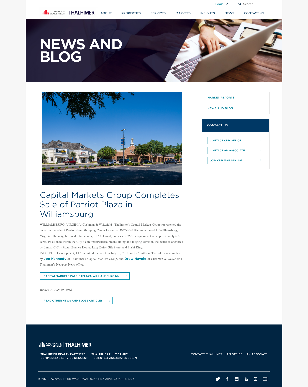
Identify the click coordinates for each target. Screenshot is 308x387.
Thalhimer (214, 354)
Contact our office (225, 140)
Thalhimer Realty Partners (63, 354)
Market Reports (221, 97)
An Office (234, 354)
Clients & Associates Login (115, 358)
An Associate (257, 354)
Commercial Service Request (64, 358)
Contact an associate (227, 150)
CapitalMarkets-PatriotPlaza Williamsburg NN (81, 276)
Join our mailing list (226, 160)
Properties (131, 13)
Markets (183, 13)
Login (219, 4)
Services (158, 13)
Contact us (254, 13)
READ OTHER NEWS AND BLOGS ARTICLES (72, 300)
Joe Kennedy (55, 259)
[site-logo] (65, 344)
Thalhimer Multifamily (109, 354)
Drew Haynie (135, 259)
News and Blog (220, 108)
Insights (207, 13)
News (229, 13)
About (106, 13)
